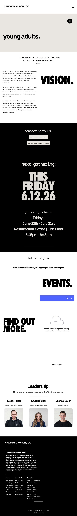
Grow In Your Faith (33, 480)
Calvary (30, 494)
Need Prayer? (19, 494)
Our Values (9, 485)
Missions (30, 485)
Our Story (9, 483)
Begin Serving (31, 483)
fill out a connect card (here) (38, 137)
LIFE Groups (31, 498)
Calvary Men (31, 487)
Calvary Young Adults (34, 496)
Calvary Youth (31, 492)
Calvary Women (31, 489)
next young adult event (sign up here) (38, 143)
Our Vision (9, 480)
